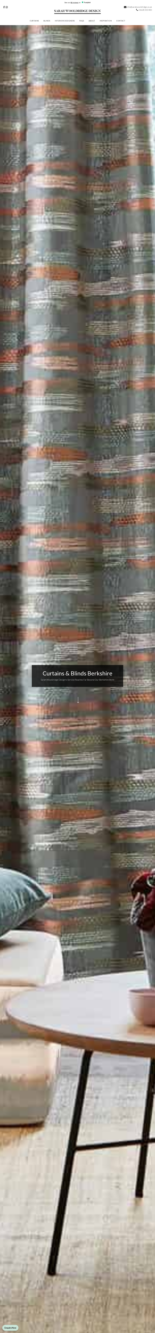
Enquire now (77, 694)
